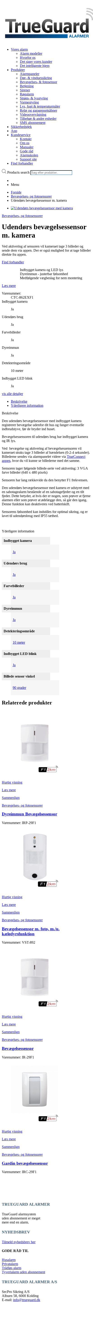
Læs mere (9, 286)
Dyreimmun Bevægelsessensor (29, 814)
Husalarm (9, 1260)
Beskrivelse (19, 401)
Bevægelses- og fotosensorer (31, 196)
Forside (16, 192)
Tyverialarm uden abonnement (23, 1272)
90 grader (19, 688)
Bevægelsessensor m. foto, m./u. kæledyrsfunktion (31, 931)
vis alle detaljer (12, 394)
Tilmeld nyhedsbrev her (18, 1242)
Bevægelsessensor (18, 1048)
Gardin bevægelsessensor (25, 1163)
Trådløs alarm (11, 1268)
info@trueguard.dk (26, 1300)
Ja (14, 552)
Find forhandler (13, 262)
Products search (18, 172)
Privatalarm (10, 1264)
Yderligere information (27, 405)
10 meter (19, 642)
